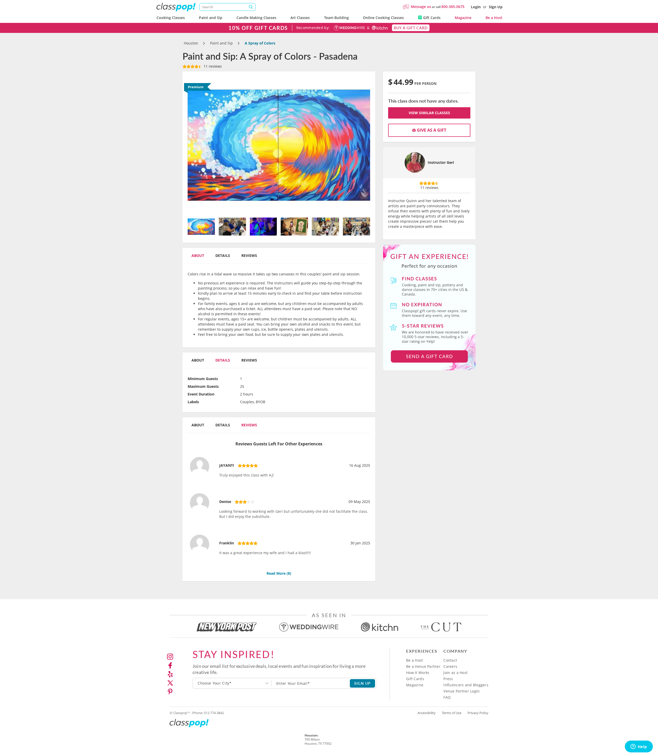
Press (448, 678)
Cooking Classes (171, 17)
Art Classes (300, 17)
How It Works (417, 672)
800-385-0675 (452, 6)
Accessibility (426, 713)
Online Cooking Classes (383, 17)
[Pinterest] (170, 692)
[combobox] (232, 683)
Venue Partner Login (461, 691)
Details (222, 255)
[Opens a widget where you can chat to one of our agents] (639, 747)
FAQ (447, 697)
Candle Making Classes (256, 17)
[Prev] (201, 145)
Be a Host (494, 17)
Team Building (336, 17)
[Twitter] (170, 683)
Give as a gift (431, 130)
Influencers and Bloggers (465, 684)
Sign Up (495, 6)
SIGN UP (362, 683)
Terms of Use (451, 713)
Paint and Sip (210, 17)
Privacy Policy (478, 713)
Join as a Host (455, 672)
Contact (450, 660)
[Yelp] (170, 674)
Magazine (463, 17)
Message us (421, 6)
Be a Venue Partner (423, 666)
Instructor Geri (441, 162)
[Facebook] (170, 665)
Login (476, 6)
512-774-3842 (214, 712)
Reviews (249, 255)
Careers (450, 666)
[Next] (356, 145)
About (197, 255)
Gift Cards (431, 17)
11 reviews (212, 66)
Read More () (279, 573)
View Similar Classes (429, 112)
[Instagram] (170, 657)
